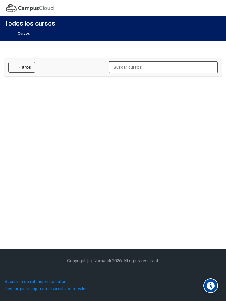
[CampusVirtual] (30, 8)
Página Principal (8, 33)
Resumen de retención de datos (35, 281)
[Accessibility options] (210, 285)
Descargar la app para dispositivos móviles (46, 288)
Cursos (24, 34)
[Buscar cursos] (210, 67)
